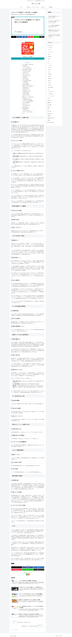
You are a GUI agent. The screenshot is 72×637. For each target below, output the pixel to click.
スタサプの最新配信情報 (26, 102)
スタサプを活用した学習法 (26, 75)
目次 (26, 62)
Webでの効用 (25, 106)
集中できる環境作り (26, 83)
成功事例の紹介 (25, 109)
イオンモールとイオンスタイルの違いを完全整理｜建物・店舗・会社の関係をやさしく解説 (54, 35)
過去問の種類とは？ (26, 87)
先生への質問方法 (26, 79)
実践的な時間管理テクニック (27, 84)
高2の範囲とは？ (25, 65)
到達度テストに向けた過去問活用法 (27, 86)
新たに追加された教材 (26, 105)
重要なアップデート (26, 103)
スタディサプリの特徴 (26, 67)
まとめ (23, 113)
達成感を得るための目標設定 (27, 99)
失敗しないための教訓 (26, 110)
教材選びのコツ (25, 76)
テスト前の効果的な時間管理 (26, 80)
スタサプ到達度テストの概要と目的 (27, 64)
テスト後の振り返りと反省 (26, 91)
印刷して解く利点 (26, 88)
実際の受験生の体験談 (25, 107)
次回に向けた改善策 (26, 94)
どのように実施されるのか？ (27, 68)
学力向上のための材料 (26, 71)
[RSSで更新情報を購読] (29, 574)
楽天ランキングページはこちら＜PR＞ (27, 58)
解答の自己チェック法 (26, 90)
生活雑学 (13, 563)
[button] (41, 37)
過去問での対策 (25, 72)
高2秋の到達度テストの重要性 (26, 69)
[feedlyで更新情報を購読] (27, 574)
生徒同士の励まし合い (26, 98)
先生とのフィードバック (27, 95)
